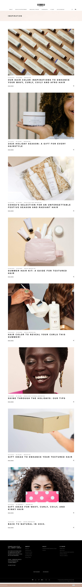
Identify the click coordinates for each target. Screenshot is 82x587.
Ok (73, 585)
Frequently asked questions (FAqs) (49, 548)
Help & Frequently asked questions (67, 552)
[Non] (80, 585)
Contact (44, 550)
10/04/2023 (11, 521)
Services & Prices (28, 552)
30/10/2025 (11, 202)
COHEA (19, 521)
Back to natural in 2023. (26, 524)
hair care (31, 202)
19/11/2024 (11, 454)
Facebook (46, 571)
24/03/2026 (11, 77)
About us (27, 548)
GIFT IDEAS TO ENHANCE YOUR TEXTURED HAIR (40, 457)
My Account (62, 550)
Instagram (36, 571)
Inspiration (27, 77)
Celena (20, 77)
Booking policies (28, 555)
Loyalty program (28, 553)
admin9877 (21, 504)
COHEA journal (28, 550)
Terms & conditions (64, 555)
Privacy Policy (28, 557)
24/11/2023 (11, 504)
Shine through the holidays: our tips (36, 398)
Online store (62, 548)
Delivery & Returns (63, 553)
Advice (26, 202)
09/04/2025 (11, 332)
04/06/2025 (11, 268)
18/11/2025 (11, 141)
